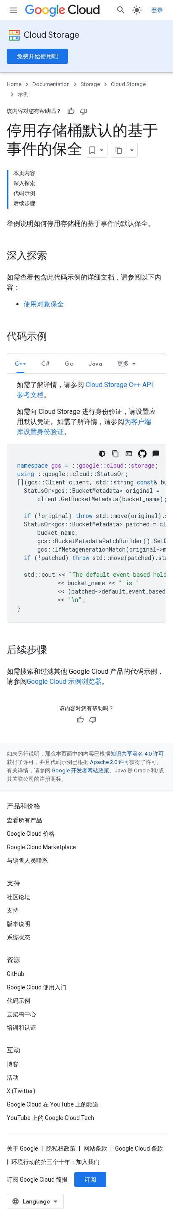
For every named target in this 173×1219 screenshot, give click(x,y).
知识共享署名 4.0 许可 (137, 754)
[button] (20, 363)
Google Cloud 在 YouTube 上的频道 (53, 1104)
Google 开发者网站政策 (80, 770)
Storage (90, 84)
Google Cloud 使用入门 (36, 987)
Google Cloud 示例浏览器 (64, 681)
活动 (12, 1077)
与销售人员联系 (27, 860)
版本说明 (18, 924)
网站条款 (95, 1148)
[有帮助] (71, 111)
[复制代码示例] (115, 453)
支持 (12, 910)
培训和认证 (21, 1027)
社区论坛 (18, 897)
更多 (123, 363)
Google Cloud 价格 (31, 833)
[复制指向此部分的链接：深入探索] (55, 256)
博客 (12, 1064)
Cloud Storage (51, 35)
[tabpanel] (86, 501)
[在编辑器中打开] (129, 453)
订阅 (90, 1179)
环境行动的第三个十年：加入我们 (55, 1162)
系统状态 (18, 937)
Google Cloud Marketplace (41, 847)
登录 (157, 10)
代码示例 (18, 1000)
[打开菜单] (13, 10)
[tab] (20, 363)
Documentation (51, 84)
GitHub (15, 973)
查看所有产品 (24, 820)
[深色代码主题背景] (102, 453)
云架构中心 (21, 1014)
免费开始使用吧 (37, 56)
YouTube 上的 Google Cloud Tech (50, 1117)
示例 (23, 94)
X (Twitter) (21, 1091)
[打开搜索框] (121, 10)
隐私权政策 (61, 1148)
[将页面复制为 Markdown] (118, 150)
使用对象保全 (44, 304)
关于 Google (22, 1148)
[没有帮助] (83, 111)
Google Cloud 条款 (139, 1148)
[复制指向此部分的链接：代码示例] (55, 337)
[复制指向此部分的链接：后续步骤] (55, 651)
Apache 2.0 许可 (109, 762)
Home (14, 84)
